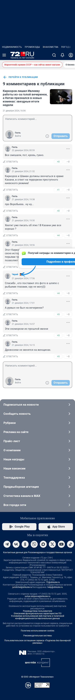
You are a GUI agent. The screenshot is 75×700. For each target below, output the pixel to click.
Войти (18, 136)
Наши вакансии (14, 468)
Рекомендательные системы (37, 635)
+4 (58, 235)
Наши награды (13, 459)
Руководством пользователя (37, 611)
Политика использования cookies (37, 630)
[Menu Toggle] (4, 55)
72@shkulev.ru (53, 582)
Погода (66, 47)
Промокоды (32, 47)
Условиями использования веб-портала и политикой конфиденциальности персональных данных (37, 617)
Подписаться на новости (21, 404)
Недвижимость (12, 47)
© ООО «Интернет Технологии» (37, 676)
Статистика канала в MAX (21, 496)
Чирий (15, 274)
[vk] (16, 544)
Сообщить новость (17, 413)
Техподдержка (14, 477)
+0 (58, 161)
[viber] (34, 544)
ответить (12, 162)
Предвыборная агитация (21, 486)
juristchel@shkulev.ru (22, 587)
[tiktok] (70, 544)
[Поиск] (54, 55)
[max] (43, 544)
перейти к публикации (23, 77)
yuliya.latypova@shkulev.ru (37, 596)
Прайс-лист (11, 441)
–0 (68, 161)
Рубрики (9, 423)
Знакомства (50, 47)
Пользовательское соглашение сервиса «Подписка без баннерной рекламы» (37, 641)
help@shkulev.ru (55, 587)
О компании (12, 450)
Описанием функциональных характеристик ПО (37, 613)
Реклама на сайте (15, 432)
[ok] (25, 544)
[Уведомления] (62, 55)
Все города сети (14, 505)
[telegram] (6, 544)
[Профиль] (71, 55)
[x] (52, 544)
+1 (58, 189)
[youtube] (61, 544)
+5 (58, 314)
